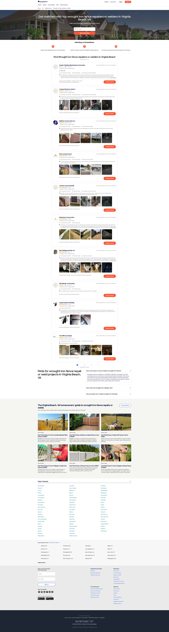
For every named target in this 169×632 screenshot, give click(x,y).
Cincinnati (72, 528)
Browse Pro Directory (95, 572)
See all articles (125, 405)
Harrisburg (103, 488)
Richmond (103, 521)
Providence (104, 495)
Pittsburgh (103, 493)
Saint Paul (72, 502)
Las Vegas (72, 509)
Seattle (103, 526)
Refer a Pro (116, 577)
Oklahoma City (73, 535)
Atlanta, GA (44, 546)
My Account (116, 570)
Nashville (103, 500)
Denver (40, 512)
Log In (120, 2)
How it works (116, 588)
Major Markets (43, 481)
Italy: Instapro (84, 617)
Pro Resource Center (95, 593)
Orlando (40, 526)
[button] (64, 105)
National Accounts (95, 597)
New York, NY (111, 552)
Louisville (71, 485)
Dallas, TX (110, 546)
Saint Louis (72, 507)
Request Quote (110, 82)
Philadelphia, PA (45, 555)
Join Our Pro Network (95, 590)
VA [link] (42, 8)
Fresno (39, 493)
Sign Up (128, 2)
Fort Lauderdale (42, 519)
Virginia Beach (105, 524)
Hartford (40, 514)
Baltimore (72, 490)
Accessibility (91, 621)
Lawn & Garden (51, 4)
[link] (84, 66)
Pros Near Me (117, 579)
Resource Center (117, 575)
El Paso (103, 507)
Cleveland (72, 531)
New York (71, 514)
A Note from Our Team (119, 581)
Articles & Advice (64, 4)
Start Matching (84, 33)
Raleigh (71, 524)
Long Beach (41, 495)
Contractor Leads (95, 595)
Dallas (102, 505)
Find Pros (93, 570)
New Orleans (72, 488)
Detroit (71, 495)
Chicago (40, 533)
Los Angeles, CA (89, 549)
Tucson (40, 490)
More (57, 4)
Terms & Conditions (92, 624)
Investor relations (118, 597)
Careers (115, 593)
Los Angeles (41, 497)
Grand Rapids (73, 497)
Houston (103, 512)
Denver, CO (44, 549)
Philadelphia (104, 490)
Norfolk (103, 519)
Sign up (47, 584)
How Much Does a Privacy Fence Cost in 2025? (84, 466)
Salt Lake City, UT (90, 555)
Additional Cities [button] (41, 562)
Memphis (103, 497)
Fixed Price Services (95, 575)
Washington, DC (111, 558)
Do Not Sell (85, 621)
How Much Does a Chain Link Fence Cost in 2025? (114, 435)
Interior (39, 4)
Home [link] (39, 8)
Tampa (39, 528)
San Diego (40, 505)
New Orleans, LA (89, 552)
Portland (103, 485)
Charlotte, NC (67, 546)
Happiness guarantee (118, 601)
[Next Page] (99, 365)
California (81, 621)
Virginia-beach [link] (48, 8)
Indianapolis (41, 535)
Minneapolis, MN (67, 552)
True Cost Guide (117, 572)
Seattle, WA (88, 558)
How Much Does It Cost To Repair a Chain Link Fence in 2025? (52, 466)
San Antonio (104, 514)
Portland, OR (66, 555)
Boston (71, 493)
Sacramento (41, 502)
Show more (113, 77)
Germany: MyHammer (76, 617)
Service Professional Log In (97, 588)
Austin (102, 502)
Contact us (116, 599)
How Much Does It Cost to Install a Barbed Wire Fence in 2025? (52, 435)
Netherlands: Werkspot (93, 617)
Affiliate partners (117, 603)
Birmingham (41, 485)
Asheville (71, 516)
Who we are (116, 590)
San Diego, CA (45, 558)
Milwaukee (104, 531)
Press (115, 595)
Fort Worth (104, 509)
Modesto (40, 500)
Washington (41, 516)
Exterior (44, 4)
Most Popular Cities (43, 542)
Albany (71, 512)
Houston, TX (66, 549)
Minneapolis (72, 500)
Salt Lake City (104, 516)
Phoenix (40, 488)
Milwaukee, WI (45, 552)
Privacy (76, 621)
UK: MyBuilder (102, 617)
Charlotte (72, 519)
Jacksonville (41, 521)
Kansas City (72, 505)
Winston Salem (73, 526)
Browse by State (54, 542)
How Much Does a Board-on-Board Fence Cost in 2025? (84, 435)
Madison (103, 528)
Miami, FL (109, 549)
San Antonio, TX (111, 555)
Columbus (72, 533)
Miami (39, 524)
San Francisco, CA (68, 558)
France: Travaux (67, 617)
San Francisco (41, 507)
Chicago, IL (88, 546)
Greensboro (72, 521)
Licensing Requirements (119, 583)
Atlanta (40, 531)
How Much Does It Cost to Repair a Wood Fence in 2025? (116, 466)
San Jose (40, 509)
